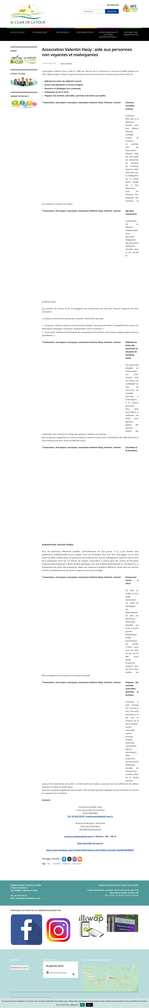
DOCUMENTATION (85, 32)
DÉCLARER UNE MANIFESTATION (131, 33)
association (57, 864)
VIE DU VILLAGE (17, 32)
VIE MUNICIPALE (40, 32)
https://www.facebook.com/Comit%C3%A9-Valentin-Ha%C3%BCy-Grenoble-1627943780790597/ (90, 850)
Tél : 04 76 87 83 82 (76, 816)
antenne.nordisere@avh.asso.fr (79, 836)
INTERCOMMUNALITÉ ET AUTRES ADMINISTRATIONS (108, 34)
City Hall (47, 997)
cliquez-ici (74, 1004)
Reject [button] (89, 1005)
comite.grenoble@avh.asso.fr (99, 816)
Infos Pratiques (66, 63)
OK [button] (82, 1005)
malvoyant (66, 864)
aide (48, 864)
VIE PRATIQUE (62, 32)
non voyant (77, 864)
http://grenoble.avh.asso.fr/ (90, 843)
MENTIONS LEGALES (51, 960)
